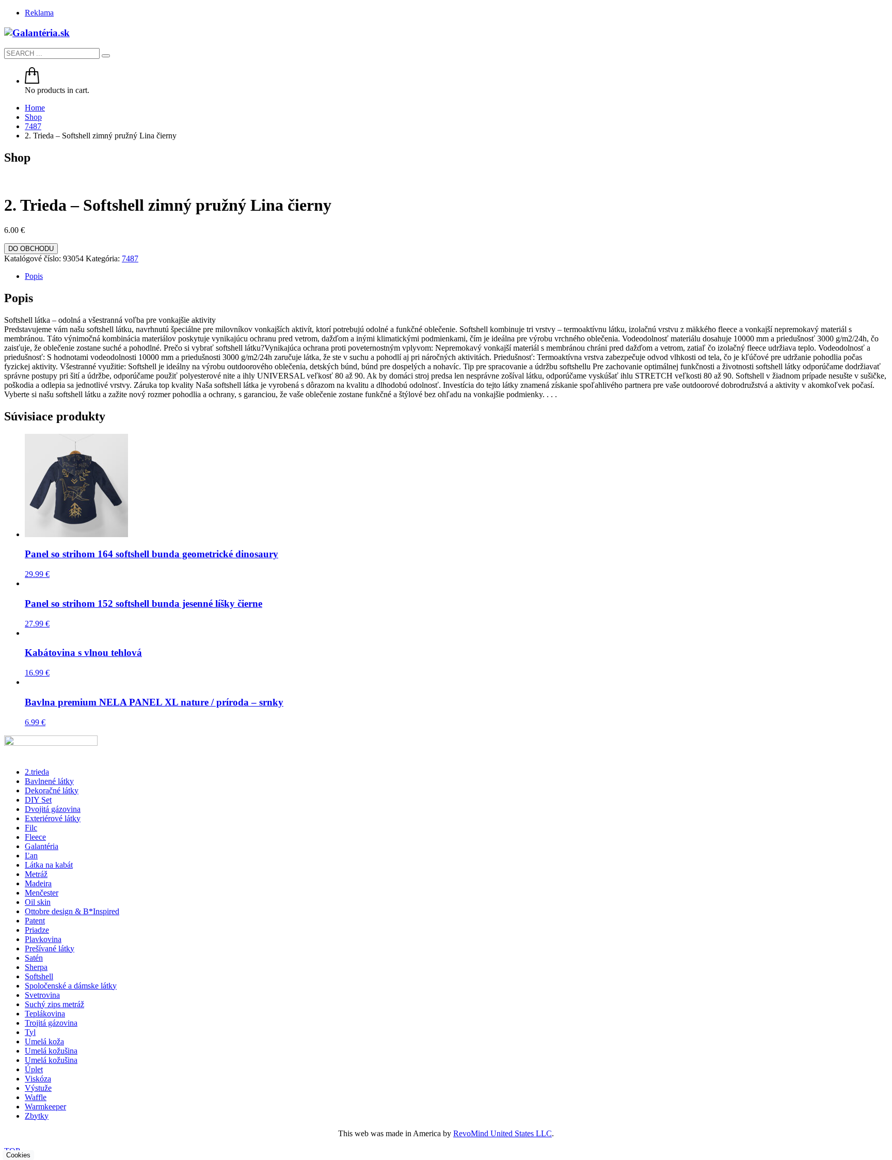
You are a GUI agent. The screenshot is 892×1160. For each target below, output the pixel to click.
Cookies (18, 1155)
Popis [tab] (34, 276)
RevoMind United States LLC (502, 1133)
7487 (130, 258)
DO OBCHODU (31, 249)
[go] (106, 55)
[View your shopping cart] (32, 80)
